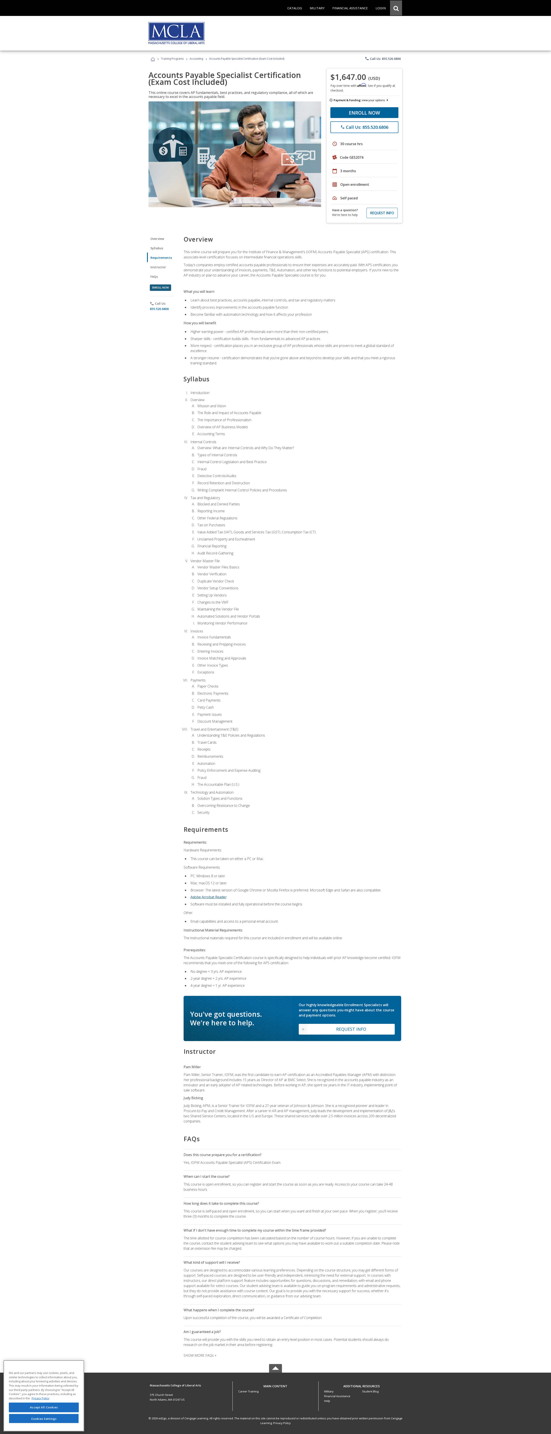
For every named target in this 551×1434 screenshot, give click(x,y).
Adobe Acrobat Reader (208, 897)
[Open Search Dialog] (396, 8)
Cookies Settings (44, 1418)
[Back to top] (275, 1385)
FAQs (154, 277)
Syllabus (156, 248)
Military (329, 1391)
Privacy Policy (282, 1423)
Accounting (196, 59)
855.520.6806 (159, 309)
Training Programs (172, 59)
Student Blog (370, 1391)
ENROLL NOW (364, 112)
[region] (43, 1395)
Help (327, 1401)
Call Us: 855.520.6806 (383, 58)
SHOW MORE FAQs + (200, 1355)
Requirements (161, 258)
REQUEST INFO (382, 213)
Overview (157, 239)
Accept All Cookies (44, 1407)
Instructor (158, 267)
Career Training (248, 1391)
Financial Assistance (337, 1396)
